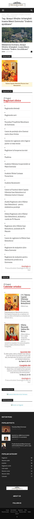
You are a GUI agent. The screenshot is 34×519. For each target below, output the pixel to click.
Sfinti (25, 510)
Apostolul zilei (25, 352)
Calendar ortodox (12, 287)
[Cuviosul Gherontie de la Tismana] (17, 394)
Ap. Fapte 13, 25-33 (24, 361)
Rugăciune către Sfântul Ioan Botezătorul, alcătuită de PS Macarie (15, 228)
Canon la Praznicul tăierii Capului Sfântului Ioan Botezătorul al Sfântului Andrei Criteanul (16, 192)
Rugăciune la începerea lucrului (16, 150)
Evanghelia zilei (24, 365)
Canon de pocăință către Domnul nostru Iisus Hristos (16, 132)
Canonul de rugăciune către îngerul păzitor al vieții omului (17, 142)
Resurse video (22, 512)
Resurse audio (5, 512)
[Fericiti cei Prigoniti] (17, 405)
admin (3, 51)
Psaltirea (8, 157)
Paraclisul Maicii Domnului (19, 427)
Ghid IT (17, 513)
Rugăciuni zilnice (12, 100)
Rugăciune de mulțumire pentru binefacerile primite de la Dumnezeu (16, 259)
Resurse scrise (14, 512)
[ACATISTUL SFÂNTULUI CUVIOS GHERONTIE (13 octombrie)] (6, 438)
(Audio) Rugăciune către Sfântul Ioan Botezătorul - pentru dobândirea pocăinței (16, 204)
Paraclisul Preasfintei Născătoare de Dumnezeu (17, 123)
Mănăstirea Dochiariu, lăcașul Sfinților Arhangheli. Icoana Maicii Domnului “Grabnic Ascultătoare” (15, 47)
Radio (29, 512)
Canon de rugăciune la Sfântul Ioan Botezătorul (17, 239)
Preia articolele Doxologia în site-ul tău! (17, 269)
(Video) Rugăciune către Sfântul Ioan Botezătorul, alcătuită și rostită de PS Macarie (16, 216)
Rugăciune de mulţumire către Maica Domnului (15, 248)
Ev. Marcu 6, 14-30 (25, 375)
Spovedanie (13, 510)
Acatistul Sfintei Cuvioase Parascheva (14, 174)
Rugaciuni (20, 510)
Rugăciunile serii (10, 115)
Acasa (7, 510)
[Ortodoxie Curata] (17, 4)
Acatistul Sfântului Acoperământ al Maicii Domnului (17, 165)
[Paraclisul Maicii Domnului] (6, 429)
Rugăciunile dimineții (12, 108)
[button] (3, 10)
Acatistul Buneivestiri (12, 183)
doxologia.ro (26, 266)
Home (3, 14)
